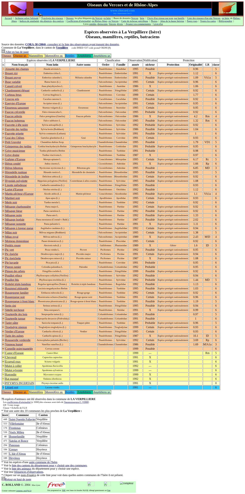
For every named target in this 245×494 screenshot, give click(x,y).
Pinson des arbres (15, 271)
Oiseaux (70, 18)
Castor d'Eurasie (14, 352)
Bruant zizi (11, 73)
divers (120, 24)
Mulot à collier (13, 365)
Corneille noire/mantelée (19, 348)
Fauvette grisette (14, 133)
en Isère (107, 18)
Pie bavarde (11, 262)
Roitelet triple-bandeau (18, 284)
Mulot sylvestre (14, 370)
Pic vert (9, 249)
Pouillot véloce (13, 275)
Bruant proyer (13, 77)
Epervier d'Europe (15, 103)
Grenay (13, 449)
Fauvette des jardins (16, 129)
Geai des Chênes (14, 137)
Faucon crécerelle (15, 112)
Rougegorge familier (17, 292)
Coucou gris (12, 99)
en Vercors (114, 21)
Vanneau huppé (14, 344)
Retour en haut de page (18, 479)
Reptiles (69, 55)
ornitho (92, 24)
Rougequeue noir (15, 297)
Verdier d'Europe (14, 331)
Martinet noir (12, 198)
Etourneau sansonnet (17, 107)
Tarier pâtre (11, 322)
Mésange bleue (13, 210)
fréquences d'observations (28, 471)
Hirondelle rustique (16, 172)
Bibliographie (225, 21)
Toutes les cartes (208, 21)
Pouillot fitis (12, 279)
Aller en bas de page (17, 51)
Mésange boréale (14, 219)
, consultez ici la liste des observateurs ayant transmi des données (72, 44)
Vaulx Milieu (16, 432)
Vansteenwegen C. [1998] (76, 402)
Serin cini (10, 305)
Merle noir (11, 202)
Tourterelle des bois (16, 314)
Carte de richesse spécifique (134, 21)
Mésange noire (13, 215)
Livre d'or (158, 24)
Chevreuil (10, 357)
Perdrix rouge (13, 245)
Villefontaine (16, 423)
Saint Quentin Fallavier (22, 419)
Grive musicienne (15, 150)
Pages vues (192, 21)
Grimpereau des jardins (18, 146)
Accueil (8, 18)
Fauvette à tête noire (16, 124)
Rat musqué (12, 378)
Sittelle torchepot (14, 309)
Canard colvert (13, 86)
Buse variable (13, 81)
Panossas (14, 445)
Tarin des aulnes (14, 335)
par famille (179, 18)
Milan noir (11, 232)
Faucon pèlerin (13, 116)
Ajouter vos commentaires (138, 24)
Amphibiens (84, 55)
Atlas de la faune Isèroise (172, 21)
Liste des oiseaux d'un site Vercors (203, 18)
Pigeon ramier (13, 266)
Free (108, 490)
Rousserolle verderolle (17, 340)
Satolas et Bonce (18, 440)
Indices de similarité (29, 21)
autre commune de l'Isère (43, 462)
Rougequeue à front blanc (19, 301)
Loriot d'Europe (14, 189)
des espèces (58, 21)
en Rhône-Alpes (99, 21)
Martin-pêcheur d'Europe (19, 193)
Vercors (134, 18)
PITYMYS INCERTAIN (19, 383)
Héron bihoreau (14, 167)
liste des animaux (21, 468)
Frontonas (15, 427)
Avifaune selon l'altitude (27, 18)
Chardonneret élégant (17, 90)
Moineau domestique (17, 241)
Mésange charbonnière (18, 206)
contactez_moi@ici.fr (23, 491)
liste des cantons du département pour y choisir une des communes (49, 465)
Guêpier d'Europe (15, 159)
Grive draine (12, 155)
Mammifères (36, 55)
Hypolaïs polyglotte (16, 180)
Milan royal (11, 236)
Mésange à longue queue (19, 228)
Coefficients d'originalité (79, 21)
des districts (46, 21)
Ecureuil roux (13, 361)
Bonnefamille (17, 436)
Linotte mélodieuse (16, 185)
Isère (142, 18)
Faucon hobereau (15, 120)
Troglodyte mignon (16, 327)
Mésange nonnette (15, 223)
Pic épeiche (11, 254)
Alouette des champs (17, 68)
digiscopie (102, 24)
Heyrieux (14, 458)
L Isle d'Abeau (17, 453)
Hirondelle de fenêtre (17, 176)
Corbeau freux (13, 94)
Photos (154, 21)
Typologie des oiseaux (52, 18)
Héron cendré (13, 163)
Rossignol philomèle (16, 288)
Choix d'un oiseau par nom (160, 18)
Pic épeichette (13, 258)
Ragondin (10, 374)
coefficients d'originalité (19, 402)
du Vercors (97, 18)
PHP (63, 490)
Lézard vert (11, 387)
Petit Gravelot (13, 142)
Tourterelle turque (15, 318)
